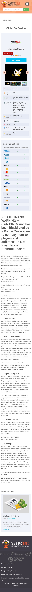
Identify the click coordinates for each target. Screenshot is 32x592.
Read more (6, 529)
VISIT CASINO (16, 60)
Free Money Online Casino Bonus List (11, 574)
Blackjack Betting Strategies (9, 571)
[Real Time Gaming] (16, 121)
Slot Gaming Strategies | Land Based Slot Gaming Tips (15, 579)
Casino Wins (12, 518)
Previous (4, 72)
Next (27, 72)
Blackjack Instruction (7, 567)
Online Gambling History (8, 564)
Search (26, 10)
